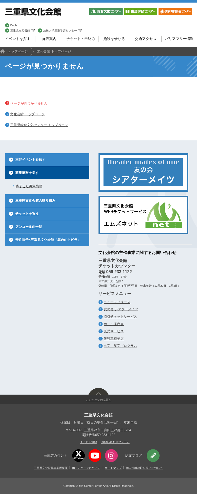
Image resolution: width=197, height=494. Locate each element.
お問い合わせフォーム (115, 442)
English (14, 25)
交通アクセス (145, 39)
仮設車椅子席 (114, 339)
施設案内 (49, 39)
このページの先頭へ (98, 399)
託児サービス (114, 331)
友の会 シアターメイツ (121, 309)
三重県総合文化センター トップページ (39, 125)
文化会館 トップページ (54, 51)
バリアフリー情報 (179, 39)
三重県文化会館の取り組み (35, 200)
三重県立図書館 (20, 30)
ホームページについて (86, 467)
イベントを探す (17, 39)
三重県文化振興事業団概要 (51, 467)
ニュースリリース (117, 302)
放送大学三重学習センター (60, 30)
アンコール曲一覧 (28, 227)
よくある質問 (88, 442)
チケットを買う (27, 213)
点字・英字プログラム (120, 346)
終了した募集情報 (29, 186)
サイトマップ (113, 467)
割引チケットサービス (120, 316)
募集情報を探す (27, 172)
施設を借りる (114, 39)
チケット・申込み (80, 39)
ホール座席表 (114, 324)
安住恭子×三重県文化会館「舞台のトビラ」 (48, 240)
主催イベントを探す (30, 159)
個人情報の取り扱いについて (144, 467)
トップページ (18, 51)
